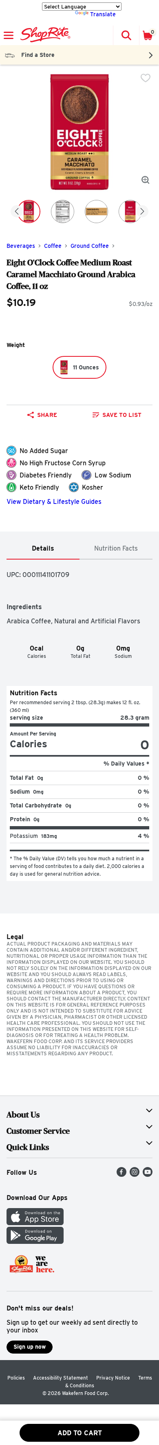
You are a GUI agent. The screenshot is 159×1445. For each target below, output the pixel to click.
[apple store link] (35, 1223)
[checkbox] (145, 78)
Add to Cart (79, 1433)
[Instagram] (134, 1174)
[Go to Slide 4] (130, 211)
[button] (126, 35)
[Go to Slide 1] (28, 211)
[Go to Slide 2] (62, 211)
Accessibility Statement (60, 1378)
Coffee (53, 246)
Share (47, 415)
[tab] (43, 549)
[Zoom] (145, 180)
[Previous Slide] (17, 212)
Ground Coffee (90, 246)
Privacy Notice (113, 1378)
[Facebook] (121, 1174)
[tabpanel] (79, 720)
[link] (117, 414)
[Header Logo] (44, 35)
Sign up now (29, 1346)
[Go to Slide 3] (96, 211)
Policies (16, 1378)
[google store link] (35, 1241)
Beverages (21, 246)
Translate (103, 14)
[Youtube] (147, 1174)
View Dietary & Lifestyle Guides (54, 502)
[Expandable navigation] (8, 35)
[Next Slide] (142, 212)
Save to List (121, 415)
